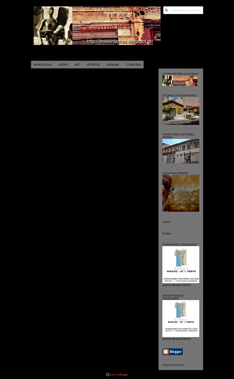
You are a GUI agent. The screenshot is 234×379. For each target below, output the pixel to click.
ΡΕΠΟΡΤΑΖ (93, 64)
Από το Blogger (119, 374)
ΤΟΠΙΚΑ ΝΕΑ (133, 64)
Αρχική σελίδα (43, 64)
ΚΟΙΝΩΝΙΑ (113, 64)
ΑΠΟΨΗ (63, 64)
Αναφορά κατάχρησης (173, 365)
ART (77, 64)
